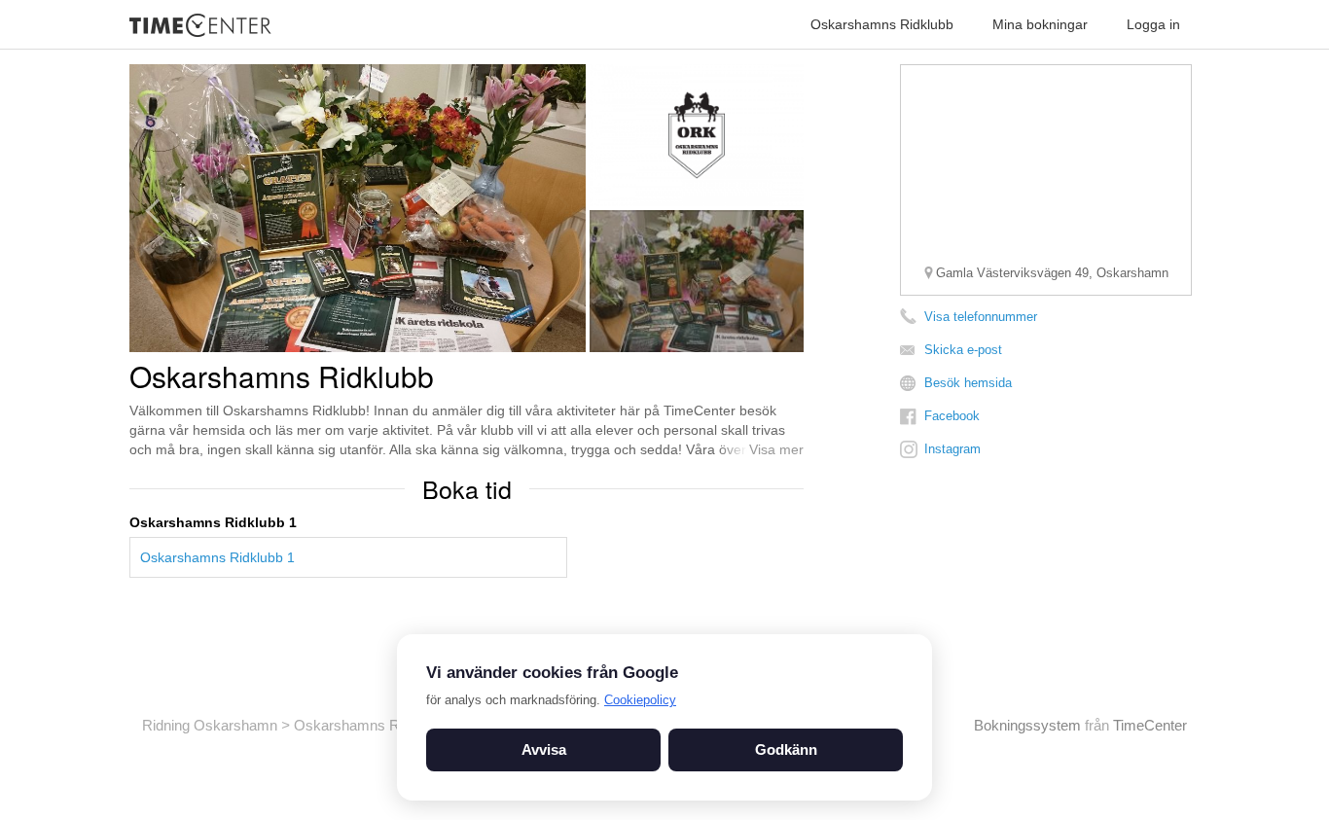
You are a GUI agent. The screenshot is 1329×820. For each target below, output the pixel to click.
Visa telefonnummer (980, 316)
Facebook (952, 416)
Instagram (952, 449)
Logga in (1153, 24)
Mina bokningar (1040, 24)
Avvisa (543, 749)
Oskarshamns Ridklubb (881, 24)
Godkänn (786, 749)
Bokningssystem (1027, 725)
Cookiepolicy (640, 700)
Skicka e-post (963, 349)
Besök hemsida (968, 382)
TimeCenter (1150, 725)
